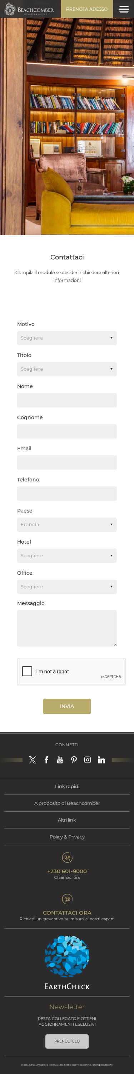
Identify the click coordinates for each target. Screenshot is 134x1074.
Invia (67, 706)
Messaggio (31, 603)
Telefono (28, 479)
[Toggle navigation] (124, 9)
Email (24, 448)
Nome (25, 386)
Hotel (24, 542)
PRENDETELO (67, 1041)
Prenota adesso (87, 9)
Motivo (26, 324)
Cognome (30, 417)
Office (25, 573)
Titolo (24, 355)
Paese (25, 511)
